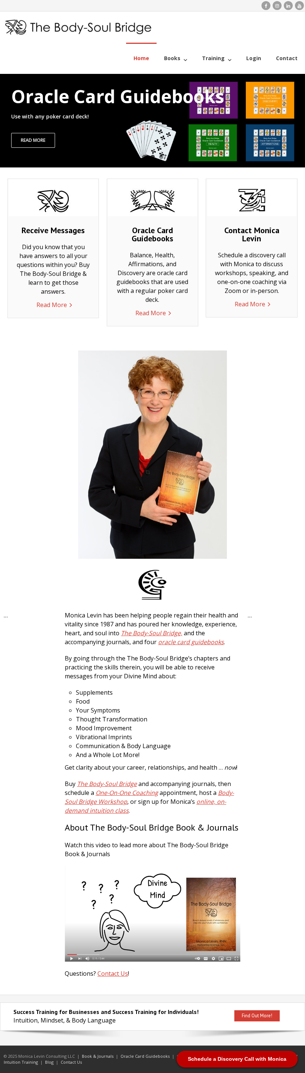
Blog (49, 1062)
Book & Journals (97, 1056)
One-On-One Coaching (127, 793)
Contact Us (112, 973)
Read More (51, 305)
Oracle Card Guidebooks (145, 1056)
